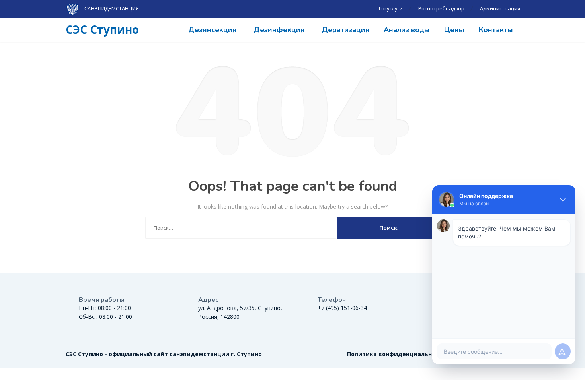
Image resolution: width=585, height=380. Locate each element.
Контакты (496, 30)
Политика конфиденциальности (396, 354)
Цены (454, 30)
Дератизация (345, 30)
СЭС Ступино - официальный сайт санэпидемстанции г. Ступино (164, 354)
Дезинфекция (279, 30)
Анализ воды (407, 30)
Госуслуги (391, 8)
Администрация (500, 8)
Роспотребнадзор (441, 8)
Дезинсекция (212, 30)
